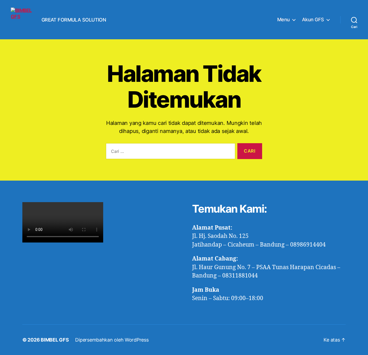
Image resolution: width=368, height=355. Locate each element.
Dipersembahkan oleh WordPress (111, 340)
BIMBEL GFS (55, 340)
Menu (283, 19)
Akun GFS (313, 19)
